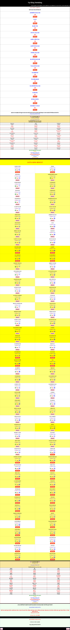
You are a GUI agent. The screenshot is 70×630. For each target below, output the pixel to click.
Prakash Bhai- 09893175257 (35, 119)
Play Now (17, 172)
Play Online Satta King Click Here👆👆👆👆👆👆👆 (35, 156)
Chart (19, 168)
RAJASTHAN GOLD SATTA (35, 607)
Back (2, 629)
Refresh (35, 16)
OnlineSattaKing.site (36, 153)
